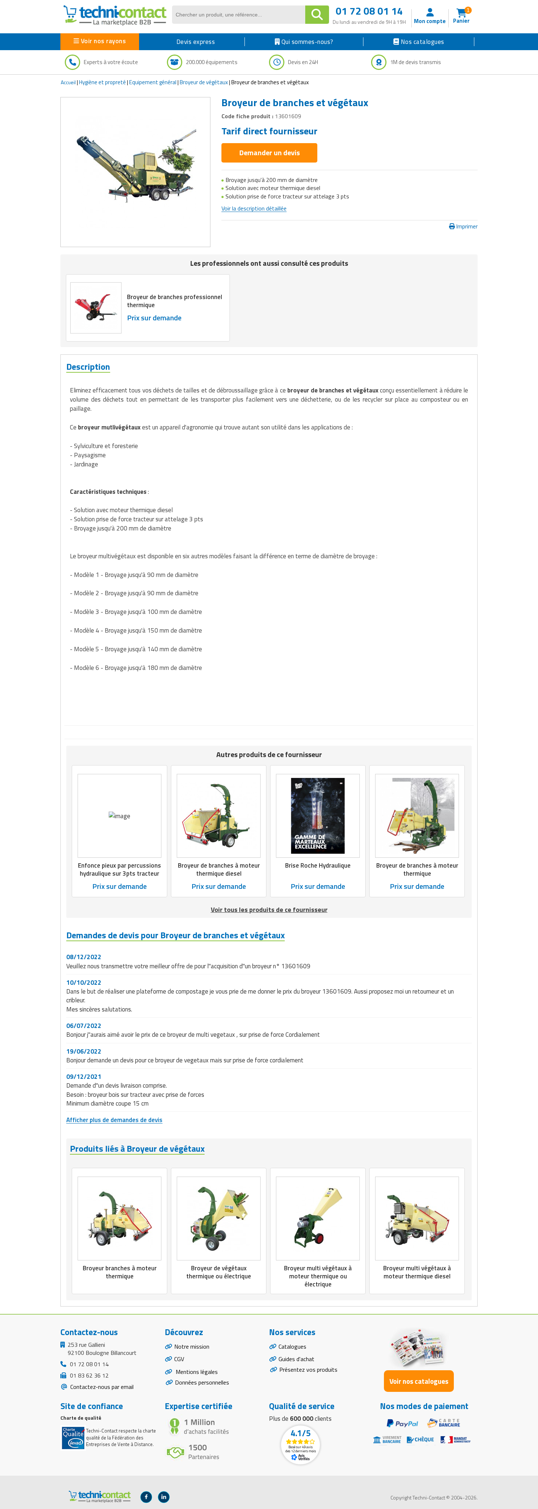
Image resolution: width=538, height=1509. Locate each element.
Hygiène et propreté (102, 82)
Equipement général (152, 82)
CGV (179, 1359)
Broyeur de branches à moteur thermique (417, 869)
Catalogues (292, 1346)
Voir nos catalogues (418, 1381)
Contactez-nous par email (101, 1386)
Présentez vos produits (308, 1369)
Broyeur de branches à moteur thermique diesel (219, 869)
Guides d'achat (296, 1359)
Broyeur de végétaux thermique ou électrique (218, 1272)
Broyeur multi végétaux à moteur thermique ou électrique (318, 1276)
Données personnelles (202, 1382)
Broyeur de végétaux (204, 82)
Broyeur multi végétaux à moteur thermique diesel (417, 1272)
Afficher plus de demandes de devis (114, 1120)
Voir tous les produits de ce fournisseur (269, 909)
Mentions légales (196, 1371)
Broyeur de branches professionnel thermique (174, 301)
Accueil (68, 82)
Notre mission (191, 1346)
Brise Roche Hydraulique (318, 865)
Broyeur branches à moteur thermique (120, 1272)
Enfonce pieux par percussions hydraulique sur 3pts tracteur (119, 869)
